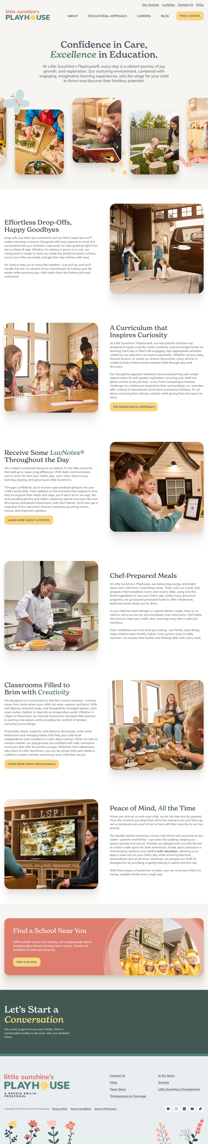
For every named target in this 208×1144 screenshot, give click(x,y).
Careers (144, 16)
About (72, 16)
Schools (163, 1082)
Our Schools (150, 5)
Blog (165, 16)
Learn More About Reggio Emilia (32, 764)
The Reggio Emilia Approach (134, 407)
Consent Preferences (105, 1108)
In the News (166, 1075)
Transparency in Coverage (128, 1096)
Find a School (190, 16)
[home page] (27, 16)
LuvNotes (168, 5)
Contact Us (185, 5)
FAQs (200, 5)
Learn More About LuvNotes (29, 520)
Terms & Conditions (80, 1108)
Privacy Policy (59, 1108)
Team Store (118, 1089)
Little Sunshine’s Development (179, 1089)
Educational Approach (107, 16)
